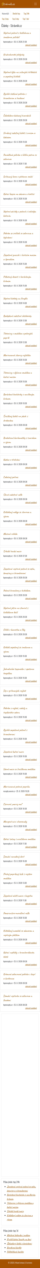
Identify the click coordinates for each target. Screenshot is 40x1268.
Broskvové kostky (14, 1247)
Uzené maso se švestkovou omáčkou (19, 769)
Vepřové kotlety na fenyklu (15, 298)
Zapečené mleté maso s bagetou (17, 895)
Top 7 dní (26, 18)
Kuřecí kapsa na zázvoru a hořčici (18, 194)
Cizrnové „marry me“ (12, 804)
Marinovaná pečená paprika (16, 786)
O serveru (29, 1262)
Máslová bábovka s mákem (18, 1235)
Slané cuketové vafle (12, 494)
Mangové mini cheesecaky (15, 821)
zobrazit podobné (31, 45)
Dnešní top (16, 13)
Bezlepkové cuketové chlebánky (17, 316)
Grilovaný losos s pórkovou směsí (18, 176)
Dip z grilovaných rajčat (14, 690)
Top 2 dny (5, 18)
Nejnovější (5, 13)
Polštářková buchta (15, 1251)
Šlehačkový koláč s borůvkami (19, 1243)
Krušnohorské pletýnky (13, 54)
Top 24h (26, 13)
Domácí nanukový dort (13, 856)
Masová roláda (10, 534)
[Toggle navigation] (35, 4)
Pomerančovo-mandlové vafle (16, 913)
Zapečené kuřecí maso (13, 751)
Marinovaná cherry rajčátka (16, 355)
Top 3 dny (15, 18)
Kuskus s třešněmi (11, 459)
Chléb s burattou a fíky (14, 629)
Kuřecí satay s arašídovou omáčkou (19, 839)
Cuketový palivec (10, 477)
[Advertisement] (20, 1095)
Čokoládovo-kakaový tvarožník (17, 115)
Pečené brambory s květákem (16, 590)
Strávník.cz (8, 4)
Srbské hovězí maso (12, 551)
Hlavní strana (19, 1262)
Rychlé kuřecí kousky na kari (19, 1239)
